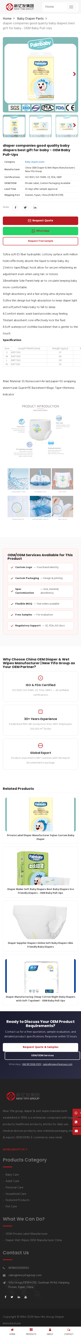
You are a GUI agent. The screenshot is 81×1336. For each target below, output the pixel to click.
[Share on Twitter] (25, 207)
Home (49, 7)
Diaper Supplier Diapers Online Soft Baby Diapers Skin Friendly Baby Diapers (40, 945)
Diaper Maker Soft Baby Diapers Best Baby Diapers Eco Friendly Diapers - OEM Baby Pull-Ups (40, 891)
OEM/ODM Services (42, 1055)
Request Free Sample (40, 241)
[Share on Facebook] (15, 207)
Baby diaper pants (30, 18)
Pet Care (11, 1207)
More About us (14, 1149)
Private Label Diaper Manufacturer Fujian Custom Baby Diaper (40, 837)
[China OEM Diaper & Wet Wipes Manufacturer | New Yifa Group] (20, 7)
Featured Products (17, 1200)
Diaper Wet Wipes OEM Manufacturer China (34, 1240)
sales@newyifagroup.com (57, 1064)
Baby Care (12, 1175)
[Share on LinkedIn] (35, 207)
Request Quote (42, 220)
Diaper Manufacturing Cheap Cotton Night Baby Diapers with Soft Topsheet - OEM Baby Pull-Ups (40, 999)
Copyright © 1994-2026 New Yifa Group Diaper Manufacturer (33, 1320)
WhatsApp (42, 231)
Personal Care (14, 1188)
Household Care (16, 1194)
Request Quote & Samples (40, 1047)
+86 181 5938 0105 (31, 1064)
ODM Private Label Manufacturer (27, 1234)
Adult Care (12, 1181)
